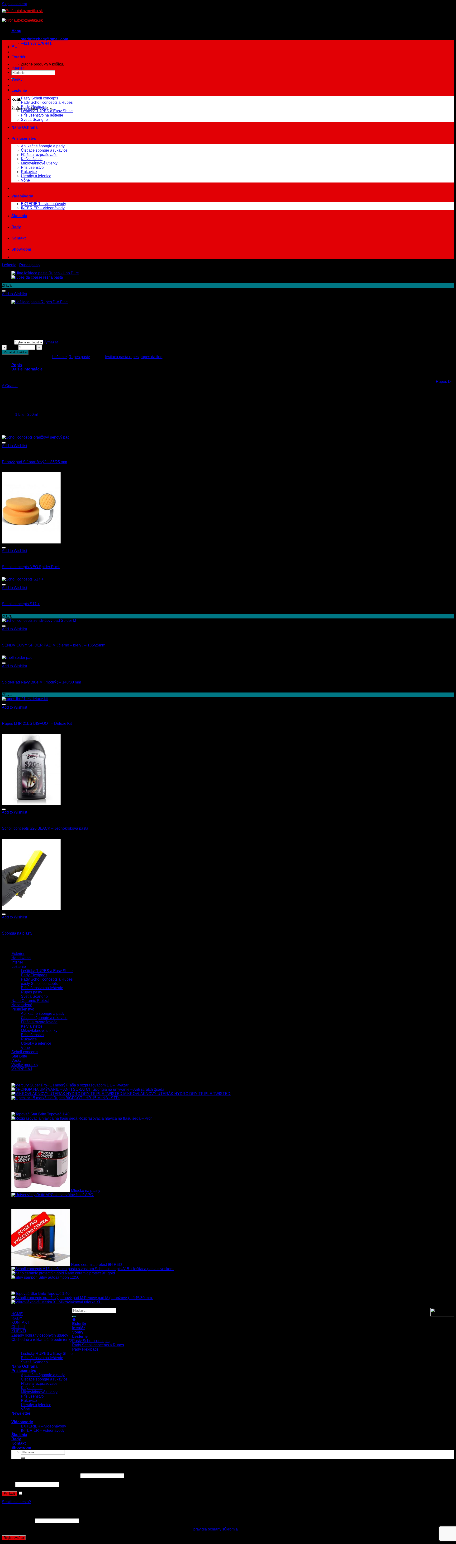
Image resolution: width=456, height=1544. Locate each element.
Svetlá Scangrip (34, 119)
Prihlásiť (9, 1493)
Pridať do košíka (15, 352)
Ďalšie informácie (27, 369)
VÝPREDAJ (21, 1069)
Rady (16, 227)
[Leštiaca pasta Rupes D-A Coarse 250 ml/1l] (37, 277)
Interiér (17, 68)
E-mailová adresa (18, 1521)
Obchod (18, 1327)
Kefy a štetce (32, 159)
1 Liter (20, 414)
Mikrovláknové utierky (39, 163)
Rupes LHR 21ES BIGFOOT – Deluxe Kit (37, 723)
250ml (32, 414)
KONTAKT (20, 1322)
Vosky (17, 79)
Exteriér (18, 57)
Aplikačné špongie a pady (43, 146)
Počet (12, 347)
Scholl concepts (24, 1052)
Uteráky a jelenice (36, 176)
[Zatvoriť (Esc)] (451, 5)
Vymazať (50, 342)
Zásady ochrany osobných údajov (39, 1335)
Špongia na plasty (17, 933)
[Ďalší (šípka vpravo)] (447, 772)
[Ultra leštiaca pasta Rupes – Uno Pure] (45, 273)
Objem (8, 342)
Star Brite (19, 1056)
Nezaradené (21, 1005)
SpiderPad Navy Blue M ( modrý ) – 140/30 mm (41, 682)
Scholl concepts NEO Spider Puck (31, 567)
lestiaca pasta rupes (122, 357)
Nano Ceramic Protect (30, 1001)
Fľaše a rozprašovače (39, 155)
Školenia (19, 216)
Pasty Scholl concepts (39, 98)
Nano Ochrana (24, 127)
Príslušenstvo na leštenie (42, 115)
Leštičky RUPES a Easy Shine (47, 111)
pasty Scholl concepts (39, 984)
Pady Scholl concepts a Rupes (47, 102)
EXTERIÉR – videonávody (43, 204)
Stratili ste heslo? (16, 1502)
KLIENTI (18, 1331)
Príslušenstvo (23, 138)
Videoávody (22, 196)
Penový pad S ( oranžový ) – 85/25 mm (34, 462)
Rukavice (29, 172)
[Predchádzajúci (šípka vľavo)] (8, 772)
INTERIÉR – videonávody (43, 208)
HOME (17, 1314)
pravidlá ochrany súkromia (215, 1529)
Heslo (8, 1484)
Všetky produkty (24, 1065)
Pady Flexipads (34, 107)
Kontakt (18, 238)
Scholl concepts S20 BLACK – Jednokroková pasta (45, 828)
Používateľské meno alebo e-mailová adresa (40, 1476)
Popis (16, 365)
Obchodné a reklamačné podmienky (41, 1340)
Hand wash (21, 958)
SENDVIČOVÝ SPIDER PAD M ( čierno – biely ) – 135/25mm (53, 645)
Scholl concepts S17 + (21, 604)
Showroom (21, 249)
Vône (25, 180)
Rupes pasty (29, 265)
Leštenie (19, 91)
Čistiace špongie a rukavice (44, 150)
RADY (16, 1318)
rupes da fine (151, 357)
